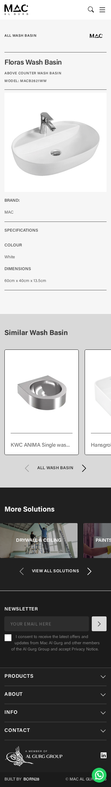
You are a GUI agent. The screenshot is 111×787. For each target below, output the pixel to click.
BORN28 (31, 780)
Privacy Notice (85, 649)
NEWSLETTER (21, 609)
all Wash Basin (20, 36)
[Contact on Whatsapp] (99, 775)
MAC (9, 213)
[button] (102, 10)
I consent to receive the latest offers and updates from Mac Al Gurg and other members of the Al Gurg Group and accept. (55, 643)
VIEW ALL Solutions (55, 571)
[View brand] (96, 35)
